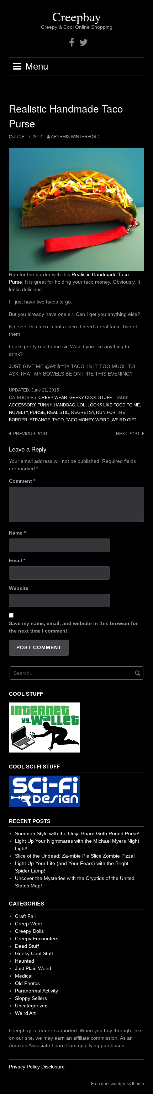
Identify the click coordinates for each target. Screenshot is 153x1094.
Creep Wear (52, 397)
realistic (58, 412)
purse (37, 412)
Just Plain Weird (33, 968)
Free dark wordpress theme (117, 1083)
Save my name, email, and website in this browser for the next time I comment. (73, 627)
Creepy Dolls (29, 931)
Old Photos (27, 983)
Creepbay (76, 16)
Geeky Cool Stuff (90, 397)
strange (40, 419)
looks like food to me (114, 405)
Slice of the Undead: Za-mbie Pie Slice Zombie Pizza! (75, 856)
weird (102, 419)
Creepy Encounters (36, 938)
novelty (18, 412)
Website (18, 588)
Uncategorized (31, 1005)
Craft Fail (25, 916)
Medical (23, 976)
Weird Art (25, 1013)
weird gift (124, 419)
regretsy (82, 412)
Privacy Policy (24, 1067)
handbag (64, 405)
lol (81, 405)
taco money (79, 419)
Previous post (30, 433)
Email (17, 560)
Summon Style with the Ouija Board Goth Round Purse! (77, 833)
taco (58, 419)
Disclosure (53, 1067)
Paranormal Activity (36, 991)
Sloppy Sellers (31, 998)
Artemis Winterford (75, 136)
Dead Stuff (27, 946)
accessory (22, 405)
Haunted (24, 961)
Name (17, 533)
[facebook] (71, 42)
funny (44, 405)
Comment (22, 481)
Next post (128, 433)
